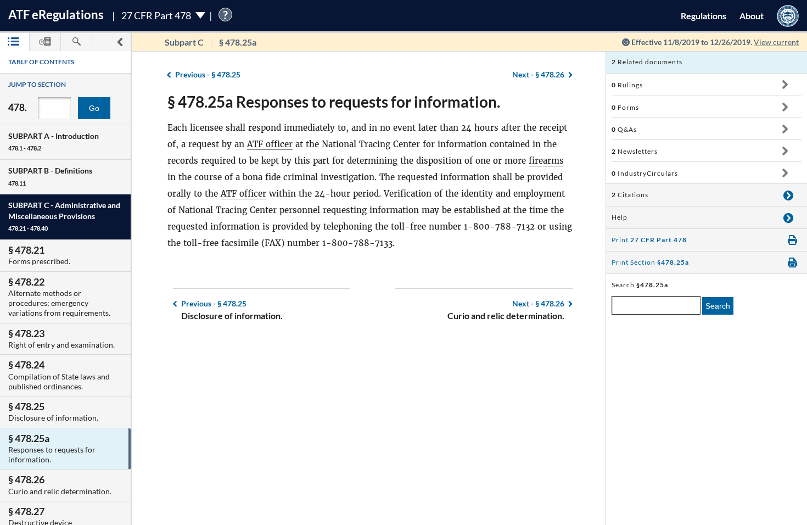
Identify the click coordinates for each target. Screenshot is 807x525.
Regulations (703, 15)
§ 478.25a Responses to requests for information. (333, 101)
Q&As (624, 129)
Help (619, 217)
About (751, 15)
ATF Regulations (56, 14)
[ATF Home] (788, 15)
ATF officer (270, 144)
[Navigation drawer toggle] (120, 42)
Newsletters (635, 151)
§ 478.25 (207, 74)
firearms (546, 160)
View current (776, 42)
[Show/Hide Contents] (785, 85)
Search (717, 305)
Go (94, 108)
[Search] (76, 42)
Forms (625, 107)
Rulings (627, 85)
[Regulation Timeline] (45, 42)
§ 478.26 (538, 74)
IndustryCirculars (645, 173)
